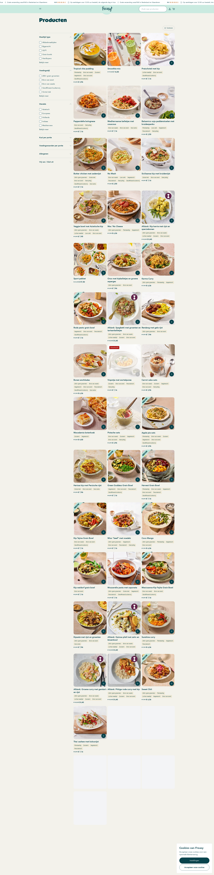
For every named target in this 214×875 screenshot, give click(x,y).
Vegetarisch (77, 75)
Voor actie (134, 128)
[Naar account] (170, 9)
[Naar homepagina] (107, 9)
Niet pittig (88, 125)
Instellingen (194, 860)
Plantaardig (77, 72)
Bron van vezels (88, 72)
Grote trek (92, 177)
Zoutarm (97, 72)
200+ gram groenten (80, 177)
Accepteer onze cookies (194, 867)
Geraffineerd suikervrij (81, 79)
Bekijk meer (44, 62)
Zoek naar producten (150, 9)
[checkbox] (40, 42)
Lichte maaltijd (147, 72)
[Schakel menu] (40, 9)
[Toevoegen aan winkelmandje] (103, 63)
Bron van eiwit (88, 75)
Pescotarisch (146, 131)
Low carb (154, 128)
